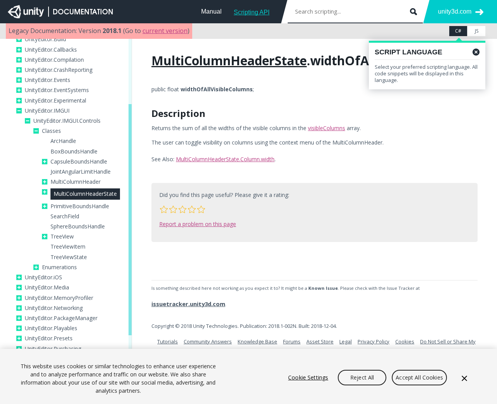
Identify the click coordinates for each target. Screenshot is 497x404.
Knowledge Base (257, 341)
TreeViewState (68, 257)
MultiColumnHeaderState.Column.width (225, 159)
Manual (211, 11)
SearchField (64, 216)
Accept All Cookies (419, 377)
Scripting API (251, 12)
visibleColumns (326, 128)
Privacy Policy (373, 341)
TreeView (62, 236)
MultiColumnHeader (75, 181)
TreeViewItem (67, 246)
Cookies (404, 341)
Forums (292, 341)
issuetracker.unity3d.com (188, 304)
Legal (345, 341)
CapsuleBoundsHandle (78, 161)
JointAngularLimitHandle (80, 171)
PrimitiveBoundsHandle (79, 206)
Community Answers (208, 341)
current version (165, 30)
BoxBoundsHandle (73, 151)
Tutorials (167, 341)
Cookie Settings (308, 377)
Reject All (362, 377)
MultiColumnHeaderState (85, 193)
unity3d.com (454, 11)
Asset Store (320, 341)
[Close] (464, 378)
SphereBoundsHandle (77, 226)
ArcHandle (63, 141)
